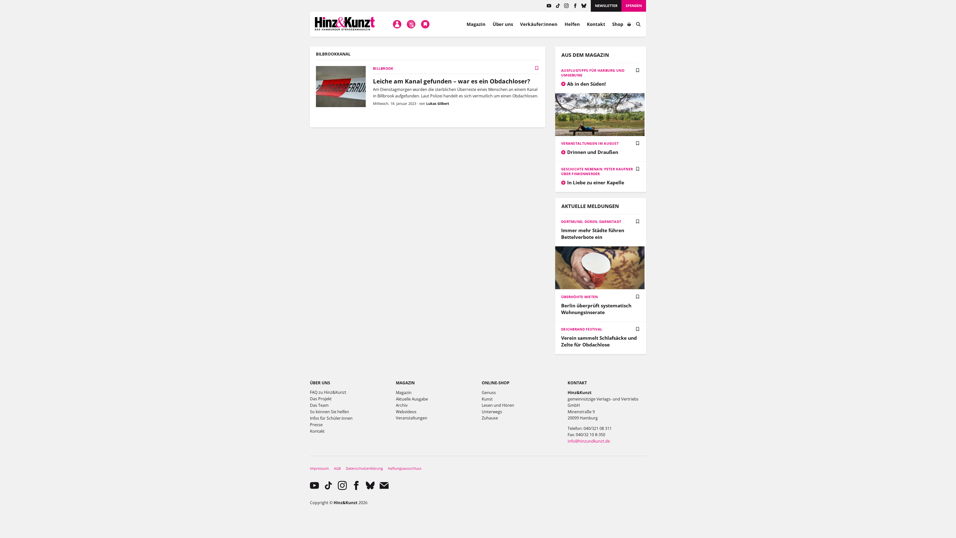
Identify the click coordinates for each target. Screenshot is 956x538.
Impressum (319, 468)
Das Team (319, 405)
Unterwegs (492, 411)
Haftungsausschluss (404, 468)
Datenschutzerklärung (364, 468)
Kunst (487, 399)
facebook (575, 6)
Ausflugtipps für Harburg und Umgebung (592, 72)
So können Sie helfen (329, 411)
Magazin (476, 24)
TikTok (557, 6)
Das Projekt (321, 399)
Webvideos (406, 411)
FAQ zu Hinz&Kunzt (328, 392)
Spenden (634, 5)
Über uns (503, 24)
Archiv (402, 405)
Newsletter (606, 5)
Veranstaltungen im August (590, 143)
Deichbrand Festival (581, 329)
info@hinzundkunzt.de (589, 441)
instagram (566, 6)
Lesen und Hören (498, 405)
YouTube (549, 6)
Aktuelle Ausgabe (412, 399)
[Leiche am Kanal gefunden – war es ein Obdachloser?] (341, 87)
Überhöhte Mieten (579, 296)
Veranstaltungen (411, 418)
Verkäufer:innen (538, 24)
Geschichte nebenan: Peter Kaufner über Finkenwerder (597, 171)
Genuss (489, 392)
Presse (316, 424)
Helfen (572, 24)
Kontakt (596, 24)
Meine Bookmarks (425, 24)
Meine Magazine (411, 24)
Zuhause (490, 418)
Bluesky (584, 6)
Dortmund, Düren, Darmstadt (591, 221)
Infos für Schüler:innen (331, 418)
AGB (337, 468)
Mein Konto (397, 24)
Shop (617, 24)
